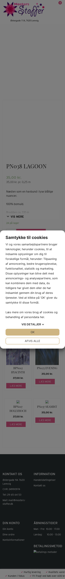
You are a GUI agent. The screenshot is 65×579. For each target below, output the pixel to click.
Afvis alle (32, 341)
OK (32, 332)
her (42, 317)
